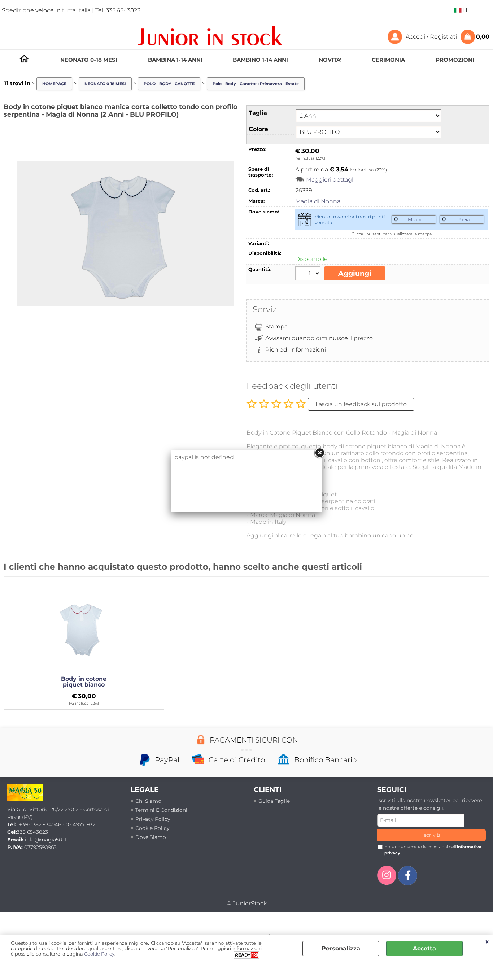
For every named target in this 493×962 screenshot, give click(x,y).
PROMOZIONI (455, 59)
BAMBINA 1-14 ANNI (175, 59)
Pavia (463, 219)
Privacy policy (152, 819)
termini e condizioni (161, 810)
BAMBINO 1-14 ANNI (260, 59)
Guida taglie (274, 801)
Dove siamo (150, 837)
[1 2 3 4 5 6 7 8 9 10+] (308, 274)
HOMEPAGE (24, 59)
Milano (415, 219)
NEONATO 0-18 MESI (88, 59)
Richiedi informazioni (295, 349)
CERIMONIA (388, 59)
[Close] (319, 453)
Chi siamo (148, 801)
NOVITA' (330, 59)
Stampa (276, 326)
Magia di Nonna (317, 201)
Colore (258, 129)
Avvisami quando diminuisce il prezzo (319, 338)
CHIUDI (487, 942)
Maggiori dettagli (330, 179)
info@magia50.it (46, 839)
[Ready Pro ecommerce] (246, 955)
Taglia (258, 112)
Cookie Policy (152, 828)
